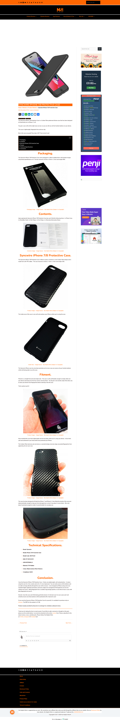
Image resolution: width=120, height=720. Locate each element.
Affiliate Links (22, 118)
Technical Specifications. (26, 147)
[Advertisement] (60, 32)
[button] (36, 16)
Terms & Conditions (25, 705)
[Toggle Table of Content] (69, 138)
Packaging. (23, 139)
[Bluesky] (21, 2)
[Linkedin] (35, 2)
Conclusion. (23, 148)
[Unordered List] (36, 640)
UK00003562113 (78, 712)
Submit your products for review (28, 702)
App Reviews (56, 16)
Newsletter (23, 695)
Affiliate (22, 682)
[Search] (100, 49)
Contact (22, 685)
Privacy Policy (23, 698)
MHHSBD (90, 16)
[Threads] (23, 2)
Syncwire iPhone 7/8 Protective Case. (29, 143)
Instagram (27, 617)
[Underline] (30, 640)
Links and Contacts (25, 692)
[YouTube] (25, 2)
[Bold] (27, 640)
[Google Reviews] (39, 2)
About (21, 676)
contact (54, 613)
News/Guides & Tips (68, 16)
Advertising (23, 679)
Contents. (22, 141)
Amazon (20, 602)
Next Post (69, 623)
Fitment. (22, 145)
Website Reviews (44, 16)
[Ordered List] (34, 640)
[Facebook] (27, 2)
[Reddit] (31, 2)
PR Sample (28, 118)
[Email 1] (41, 2)
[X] (19, 2)
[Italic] (28, 640)
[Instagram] (29, 2)
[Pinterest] (33, 2)
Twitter (22, 617)
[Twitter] (19, 670)
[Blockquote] (38, 640)
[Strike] (32, 640)
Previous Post (22, 623)
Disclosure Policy (24, 689)
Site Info (81, 16)
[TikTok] (37, 2)
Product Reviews (31, 16)
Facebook (33, 617)
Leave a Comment (34, 110)
